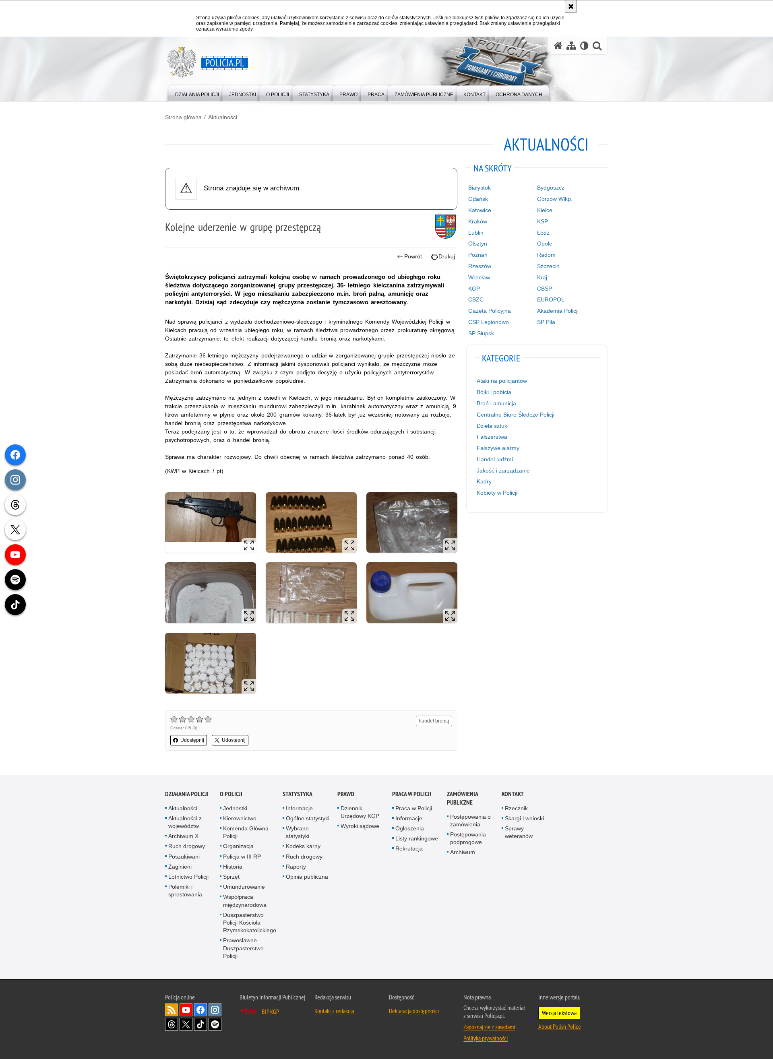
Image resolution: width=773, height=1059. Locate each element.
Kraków (477, 221)
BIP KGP (270, 1011)
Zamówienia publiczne (462, 798)
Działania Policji (187, 794)
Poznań (478, 255)
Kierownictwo (239, 818)
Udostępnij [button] (192, 740)
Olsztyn (477, 243)
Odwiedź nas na (186, 1009)
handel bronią (434, 721)
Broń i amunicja (496, 403)
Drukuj (446, 256)
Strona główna (183, 117)
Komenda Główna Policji (246, 832)
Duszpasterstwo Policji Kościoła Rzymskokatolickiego (249, 922)
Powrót (413, 256)
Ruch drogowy (186, 846)
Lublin (476, 232)
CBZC (476, 299)
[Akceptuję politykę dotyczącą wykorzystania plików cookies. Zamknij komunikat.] (571, 6)
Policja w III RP (242, 856)
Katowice (479, 210)
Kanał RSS (171, 1009)
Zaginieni (180, 866)
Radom (546, 255)
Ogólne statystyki (307, 818)
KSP (542, 221)
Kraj (542, 277)
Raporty (296, 866)
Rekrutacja (409, 848)
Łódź (543, 232)
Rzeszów (479, 266)
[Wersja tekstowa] (584, 46)
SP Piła (546, 322)
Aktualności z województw (185, 822)
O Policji (231, 794)
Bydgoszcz (550, 187)
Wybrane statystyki (297, 832)
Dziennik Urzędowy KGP (360, 812)
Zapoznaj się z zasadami (489, 1027)
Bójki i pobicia (494, 392)
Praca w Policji (411, 794)
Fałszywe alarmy (498, 448)
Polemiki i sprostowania (185, 891)
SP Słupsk (481, 333)
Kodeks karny (303, 846)
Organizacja (238, 846)
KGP (474, 288)
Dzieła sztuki (492, 426)
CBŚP (544, 288)
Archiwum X (183, 836)
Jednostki (235, 808)
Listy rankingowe (416, 838)
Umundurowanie (244, 887)
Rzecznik (516, 808)
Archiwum (462, 852)
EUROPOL (550, 299)
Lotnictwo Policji (188, 876)
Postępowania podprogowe (468, 838)
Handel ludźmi (495, 459)
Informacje (299, 808)
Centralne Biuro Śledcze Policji (515, 414)
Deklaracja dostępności (414, 1011)
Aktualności (222, 117)
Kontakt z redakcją (334, 1011)
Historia (232, 866)
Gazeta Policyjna (489, 311)
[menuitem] (197, 92)
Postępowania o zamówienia (470, 820)
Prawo (345, 794)
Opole (544, 243)
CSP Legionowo (488, 322)
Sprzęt (231, 876)
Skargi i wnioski (524, 818)
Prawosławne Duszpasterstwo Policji (243, 948)
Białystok (479, 187)
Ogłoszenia (409, 828)
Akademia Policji (558, 311)
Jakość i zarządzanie (503, 470)
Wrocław (479, 277)
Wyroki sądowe (360, 826)
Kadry (484, 481)
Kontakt (513, 794)
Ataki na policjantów (502, 381)
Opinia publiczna (307, 876)
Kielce (544, 210)
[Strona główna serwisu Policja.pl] (558, 46)
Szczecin (548, 266)
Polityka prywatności (485, 1038)
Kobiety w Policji (497, 492)
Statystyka (297, 794)
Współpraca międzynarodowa (245, 901)
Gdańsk (478, 199)
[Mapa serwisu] (571, 46)
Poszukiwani (184, 856)
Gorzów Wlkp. (555, 199)
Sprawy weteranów (519, 832)
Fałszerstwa (492, 437)
